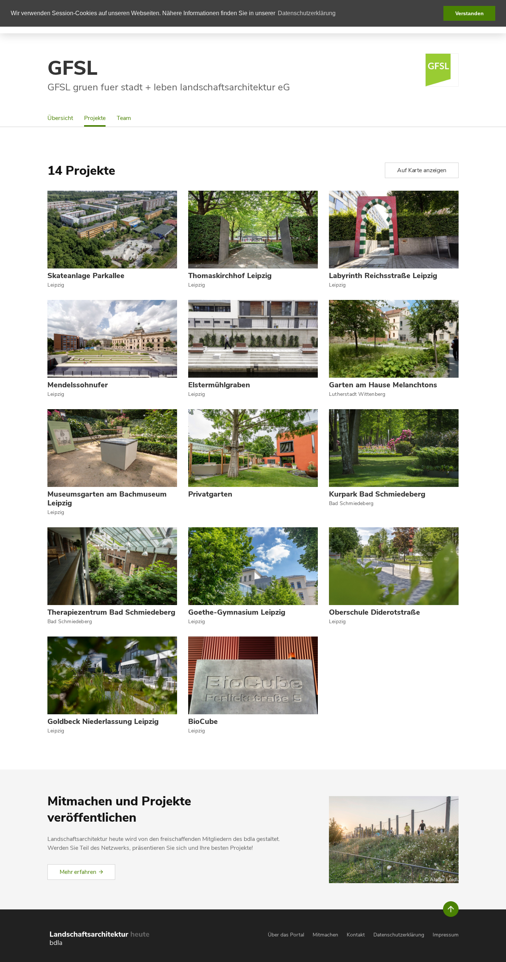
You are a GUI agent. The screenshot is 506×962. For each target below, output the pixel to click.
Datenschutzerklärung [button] (307, 13)
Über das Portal (286, 934)
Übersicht (60, 118)
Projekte (95, 118)
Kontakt (356, 934)
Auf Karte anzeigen (421, 170)
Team (124, 118)
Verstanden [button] (469, 13)
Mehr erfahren (78, 872)
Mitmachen (325, 934)
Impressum (446, 934)
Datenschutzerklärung (398, 934)
